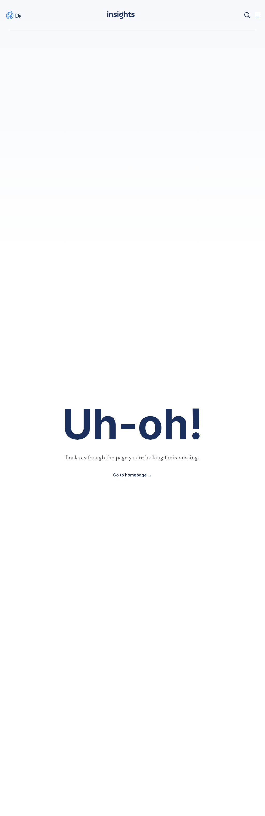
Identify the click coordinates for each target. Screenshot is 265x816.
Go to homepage (132, 475)
